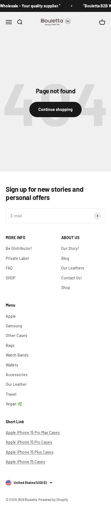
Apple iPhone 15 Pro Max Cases (33, 432)
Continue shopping (55, 109)
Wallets (12, 365)
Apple (11, 316)
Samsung (14, 325)
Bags (10, 345)
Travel (11, 394)
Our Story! (70, 248)
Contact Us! (71, 277)
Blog (65, 258)
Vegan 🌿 (14, 403)
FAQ (9, 268)
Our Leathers (72, 268)
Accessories (17, 374)
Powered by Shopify (53, 500)
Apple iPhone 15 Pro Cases (29, 442)
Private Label (17, 258)
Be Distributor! (19, 248)
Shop (65, 287)
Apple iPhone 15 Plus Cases (30, 452)
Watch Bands (17, 355)
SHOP (10, 277)
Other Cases (16, 335)
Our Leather (16, 384)
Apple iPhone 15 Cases (25, 461)
